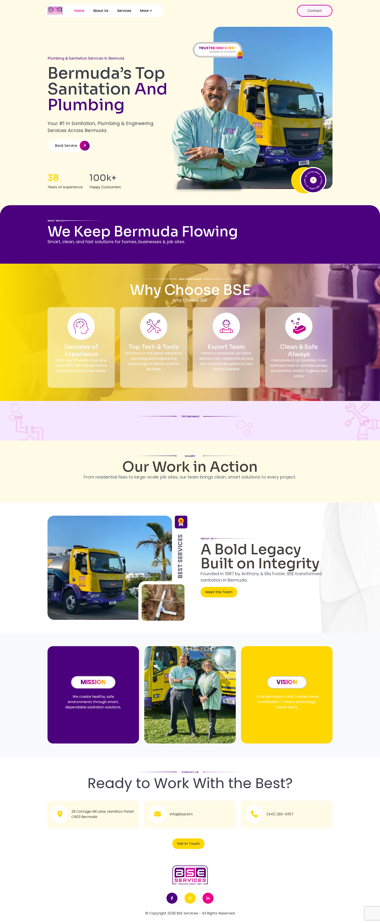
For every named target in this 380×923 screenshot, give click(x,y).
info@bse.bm (181, 814)
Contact (314, 10)
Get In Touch (188, 843)
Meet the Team (218, 592)
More (144, 10)
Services (124, 10)
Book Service (66, 145)
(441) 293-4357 (280, 814)
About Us (100, 10)
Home (79, 10)
